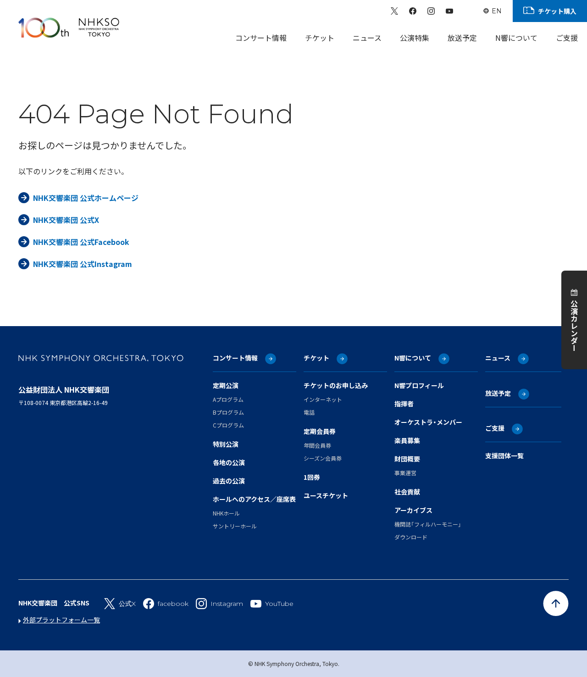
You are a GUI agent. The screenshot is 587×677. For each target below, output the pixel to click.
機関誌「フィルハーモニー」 (427, 524)
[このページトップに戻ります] (556, 603)
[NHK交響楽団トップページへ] (68, 27)
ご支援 (567, 37)
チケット (319, 37)
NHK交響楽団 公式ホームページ (85, 197)
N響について (516, 37)
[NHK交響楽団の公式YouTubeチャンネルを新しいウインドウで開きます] (449, 11)
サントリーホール (235, 526)
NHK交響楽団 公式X (66, 219)
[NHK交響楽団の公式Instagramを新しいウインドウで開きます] (431, 11)
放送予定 (462, 37)
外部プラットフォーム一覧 (61, 619)
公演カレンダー (574, 325)
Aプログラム (228, 399)
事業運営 (405, 473)
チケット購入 (557, 11)
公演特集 (414, 37)
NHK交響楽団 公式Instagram (82, 263)
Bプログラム (228, 412)
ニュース (367, 37)
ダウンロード (410, 537)
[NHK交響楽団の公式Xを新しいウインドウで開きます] (394, 11)
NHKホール (226, 513)
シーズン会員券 (323, 458)
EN (497, 11)
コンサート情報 (261, 37)
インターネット (323, 399)
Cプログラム (228, 425)
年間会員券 (317, 445)
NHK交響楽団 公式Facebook (81, 241)
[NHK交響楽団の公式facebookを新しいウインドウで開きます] (413, 11)
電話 (309, 412)
